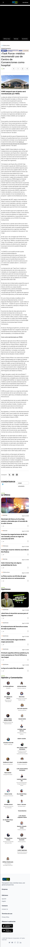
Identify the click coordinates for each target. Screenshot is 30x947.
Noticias (16, 38)
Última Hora (6, 38)
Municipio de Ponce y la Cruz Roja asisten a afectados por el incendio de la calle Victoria (14, 521)
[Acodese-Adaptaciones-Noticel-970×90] (15, 50)
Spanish (4, 898)
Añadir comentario (21, 483)
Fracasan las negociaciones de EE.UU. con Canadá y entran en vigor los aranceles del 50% (14, 536)
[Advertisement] (15, 21)
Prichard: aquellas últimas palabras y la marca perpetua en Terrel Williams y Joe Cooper (15, 655)
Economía (25, 38)
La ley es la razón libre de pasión (12, 668)
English (4, 901)
